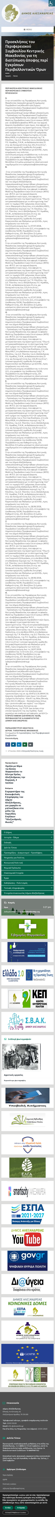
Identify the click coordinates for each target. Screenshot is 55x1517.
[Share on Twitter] (13, 744)
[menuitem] (27, 832)
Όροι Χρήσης (8, 1475)
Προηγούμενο (11, 763)
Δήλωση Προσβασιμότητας (14, 1488)
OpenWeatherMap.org (31, 911)
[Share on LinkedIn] (19, 744)
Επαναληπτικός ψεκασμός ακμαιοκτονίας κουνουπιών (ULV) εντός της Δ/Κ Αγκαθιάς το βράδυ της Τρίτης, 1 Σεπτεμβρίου (26, 1458)
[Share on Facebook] (7, 744)
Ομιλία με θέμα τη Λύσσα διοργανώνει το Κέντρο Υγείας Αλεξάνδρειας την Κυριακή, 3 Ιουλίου (15, 774)
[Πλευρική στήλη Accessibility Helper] (52, 3)
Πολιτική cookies (9, 1484)
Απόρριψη (21, 1508)
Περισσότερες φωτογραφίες (15, 1080)
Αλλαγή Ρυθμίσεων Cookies (15, 1513)
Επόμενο (9, 788)
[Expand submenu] (52, 832)
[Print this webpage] (30, 744)
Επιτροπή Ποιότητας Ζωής (33, 751)
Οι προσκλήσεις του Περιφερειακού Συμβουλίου (27, 734)
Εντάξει (8, 1508)
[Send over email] (24, 744)
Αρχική (8, 76)
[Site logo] (27, 21)
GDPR (5, 1479)
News (15, 76)
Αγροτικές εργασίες (13, 1075)
